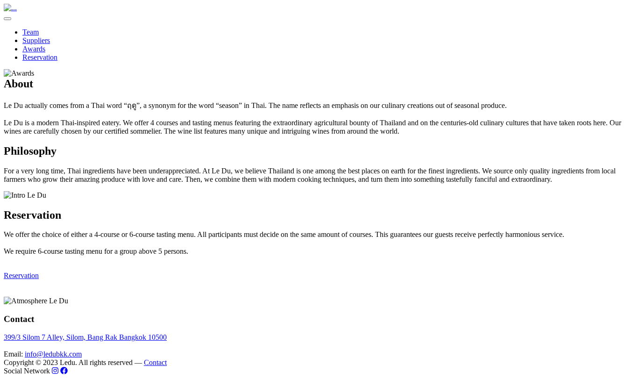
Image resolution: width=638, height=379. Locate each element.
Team (30, 32)
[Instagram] (55, 371)
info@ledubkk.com (53, 354)
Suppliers (36, 40)
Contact (155, 362)
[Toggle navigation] (7, 18)
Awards (33, 49)
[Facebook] (64, 371)
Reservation (39, 57)
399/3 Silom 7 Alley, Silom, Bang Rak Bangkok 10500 (85, 337)
